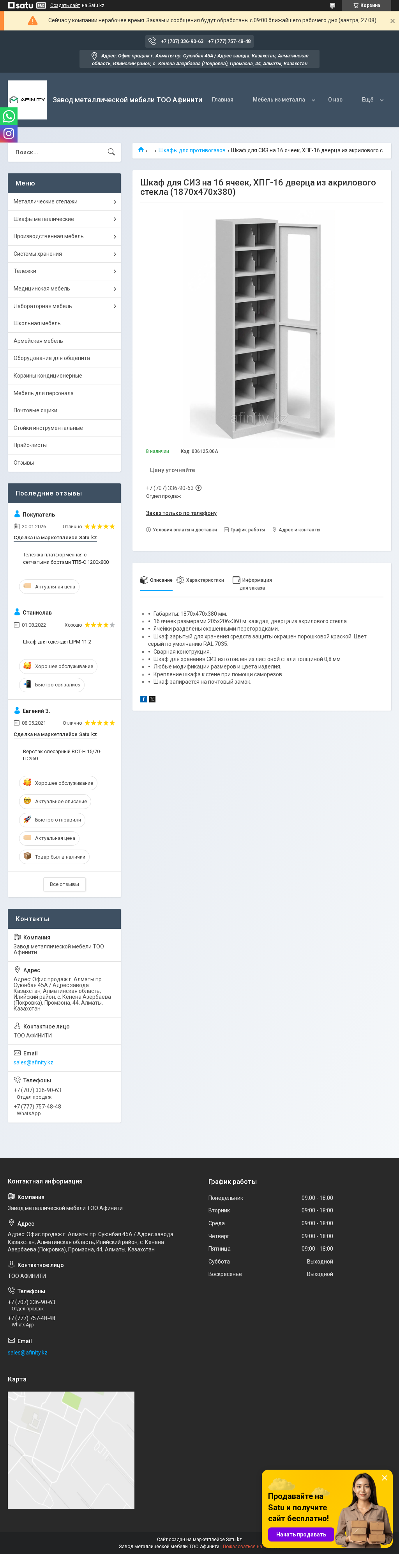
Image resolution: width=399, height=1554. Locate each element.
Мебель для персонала (44, 393)
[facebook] (143, 700)
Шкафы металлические (44, 219)
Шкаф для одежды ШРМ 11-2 (57, 642)
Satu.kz (234, 1539)
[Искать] (111, 152)
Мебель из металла (279, 99)
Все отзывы (64, 884)
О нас (335, 99)
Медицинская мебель (42, 288)
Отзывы (24, 463)
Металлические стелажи (46, 201)
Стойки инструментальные (48, 428)
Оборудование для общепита (52, 358)
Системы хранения (38, 254)
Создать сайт (65, 5)
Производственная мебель (49, 236)
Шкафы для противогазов (192, 150)
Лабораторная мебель (43, 306)
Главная (222, 99)
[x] (152, 700)
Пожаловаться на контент (252, 1546)
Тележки (25, 271)
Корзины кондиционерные (48, 375)
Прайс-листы (30, 445)
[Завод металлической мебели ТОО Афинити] (27, 99)
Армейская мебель (38, 341)
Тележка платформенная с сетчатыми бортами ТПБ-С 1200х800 (66, 558)
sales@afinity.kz (33, 1062)
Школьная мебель (37, 323)
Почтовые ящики (35, 410)
